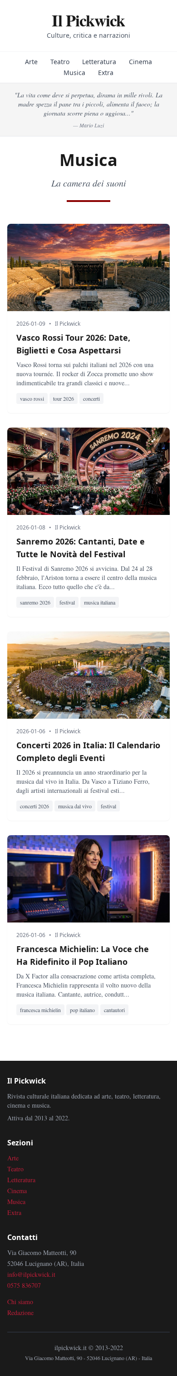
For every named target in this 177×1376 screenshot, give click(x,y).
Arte (31, 61)
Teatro (59, 61)
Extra (105, 72)
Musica (74, 72)
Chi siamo (20, 1301)
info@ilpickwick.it (31, 1274)
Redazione (20, 1312)
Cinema (140, 61)
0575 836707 (24, 1285)
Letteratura (99, 61)
